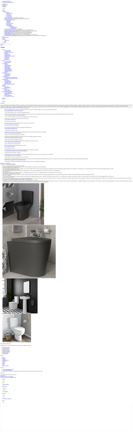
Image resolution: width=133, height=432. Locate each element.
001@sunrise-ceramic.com (9, 369)
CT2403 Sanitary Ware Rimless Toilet (11, 128)
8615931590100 (9, 370)
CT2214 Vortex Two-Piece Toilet (10, 119)
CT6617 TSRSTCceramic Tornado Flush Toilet (12, 141)
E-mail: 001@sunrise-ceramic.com (8, 2)
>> (6, 163)
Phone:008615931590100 (6, 1)
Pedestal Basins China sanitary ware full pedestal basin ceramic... (15, 159)
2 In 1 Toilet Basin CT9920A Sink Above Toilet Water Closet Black (16, 150)
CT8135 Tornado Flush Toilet (9, 146)
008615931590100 (5, 384)
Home (3, 97)
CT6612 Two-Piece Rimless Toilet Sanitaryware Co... (13, 132)
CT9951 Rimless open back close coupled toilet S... (13, 155)
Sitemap (1, 376)
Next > (4, 163)
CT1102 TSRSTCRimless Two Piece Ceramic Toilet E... (14, 110)
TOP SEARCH (10, 376)
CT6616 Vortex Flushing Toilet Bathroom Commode (13, 137)
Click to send (2, 375)
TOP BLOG (5, 376)
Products (3, 98)
